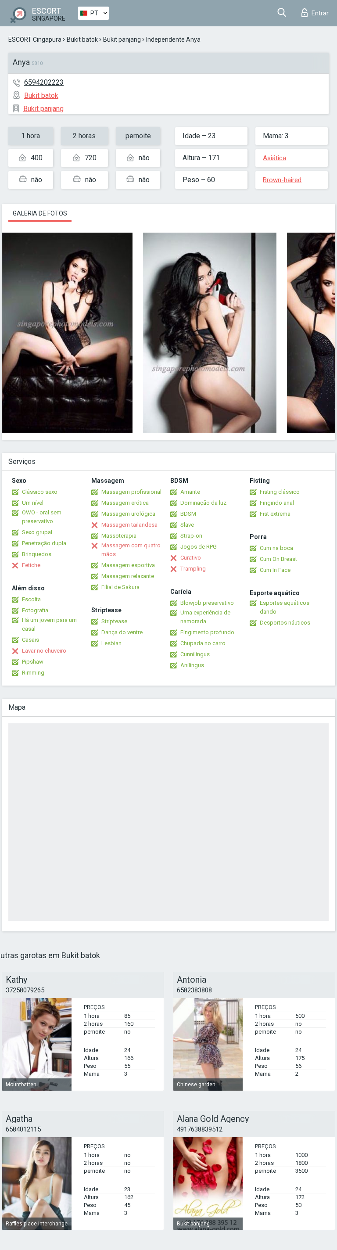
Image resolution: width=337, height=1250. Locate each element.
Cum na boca (276, 548)
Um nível (32, 502)
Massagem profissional (131, 492)
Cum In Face (275, 570)
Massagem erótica (125, 502)
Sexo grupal (37, 532)
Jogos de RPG (198, 546)
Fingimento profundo (207, 632)
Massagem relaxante (127, 576)
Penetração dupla (44, 543)
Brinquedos (36, 554)
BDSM (188, 513)
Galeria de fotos (40, 213)
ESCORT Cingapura (34, 39)
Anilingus (192, 665)
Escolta (31, 599)
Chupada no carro (203, 643)
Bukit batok (82, 39)
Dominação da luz (203, 502)
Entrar (320, 13)
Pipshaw (32, 661)
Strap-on (191, 535)
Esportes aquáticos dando (284, 607)
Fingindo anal (277, 502)
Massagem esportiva (128, 565)
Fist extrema (275, 513)
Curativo (190, 557)
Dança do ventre (122, 632)
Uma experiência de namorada (205, 617)
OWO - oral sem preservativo (41, 516)
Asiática (274, 158)
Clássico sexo (39, 492)
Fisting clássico (280, 492)
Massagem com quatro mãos (131, 549)
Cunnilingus (195, 654)
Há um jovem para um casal (49, 624)
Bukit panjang (122, 39)
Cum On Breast (278, 559)
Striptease (114, 621)
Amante (190, 492)
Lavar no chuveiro (44, 650)
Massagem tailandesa (129, 524)
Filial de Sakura (120, 587)
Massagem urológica (128, 513)
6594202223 (44, 82)
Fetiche (31, 565)
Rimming (33, 672)
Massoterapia (118, 535)
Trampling (193, 568)
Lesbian (111, 643)
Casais (30, 639)
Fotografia (35, 610)
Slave (187, 524)
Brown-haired (282, 180)
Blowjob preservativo (207, 603)
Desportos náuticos (285, 622)
